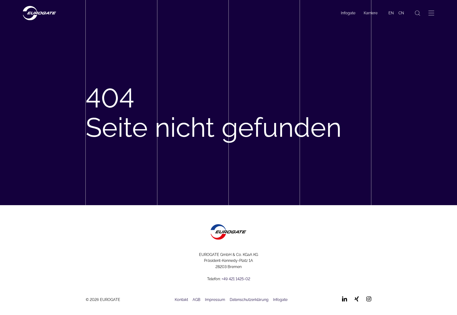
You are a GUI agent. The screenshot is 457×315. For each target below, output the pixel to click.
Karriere (371, 13)
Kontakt (181, 299)
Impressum (215, 299)
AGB (196, 299)
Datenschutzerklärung (249, 299)
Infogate (348, 13)
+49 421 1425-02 (236, 279)
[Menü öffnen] (431, 13)
